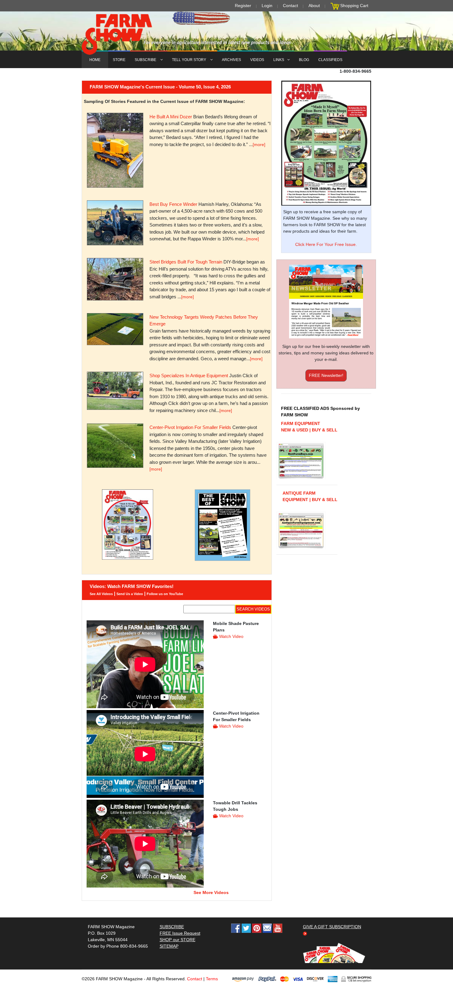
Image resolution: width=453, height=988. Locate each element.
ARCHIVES (231, 60)
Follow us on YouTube (165, 594)
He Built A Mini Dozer (170, 116)
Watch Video (231, 636)
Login (267, 5)
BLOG (304, 60)
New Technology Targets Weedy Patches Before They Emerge (203, 320)
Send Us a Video (129, 594)
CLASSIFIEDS (330, 60)
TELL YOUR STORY (189, 60)
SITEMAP (169, 946)
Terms (212, 978)
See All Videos (101, 594)
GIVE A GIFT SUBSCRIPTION (332, 926)
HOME (94, 60)
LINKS (278, 60)
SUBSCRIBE (146, 60)
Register (243, 5)
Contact (290, 5)
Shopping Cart (354, 5)
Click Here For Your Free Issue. (326, 244)
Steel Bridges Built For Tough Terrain (185, 261)
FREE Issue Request (180, 933)
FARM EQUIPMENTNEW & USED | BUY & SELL (309, 426)
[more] (259, 144)
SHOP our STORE (177, 939)
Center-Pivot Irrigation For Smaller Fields (190, 427)
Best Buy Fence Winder (173, 204)
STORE (119, 60)
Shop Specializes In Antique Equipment (188, 375)
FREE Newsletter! (326, 375)
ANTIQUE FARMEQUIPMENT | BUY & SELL (310, 496)
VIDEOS (257, 60)
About (314, 5)
